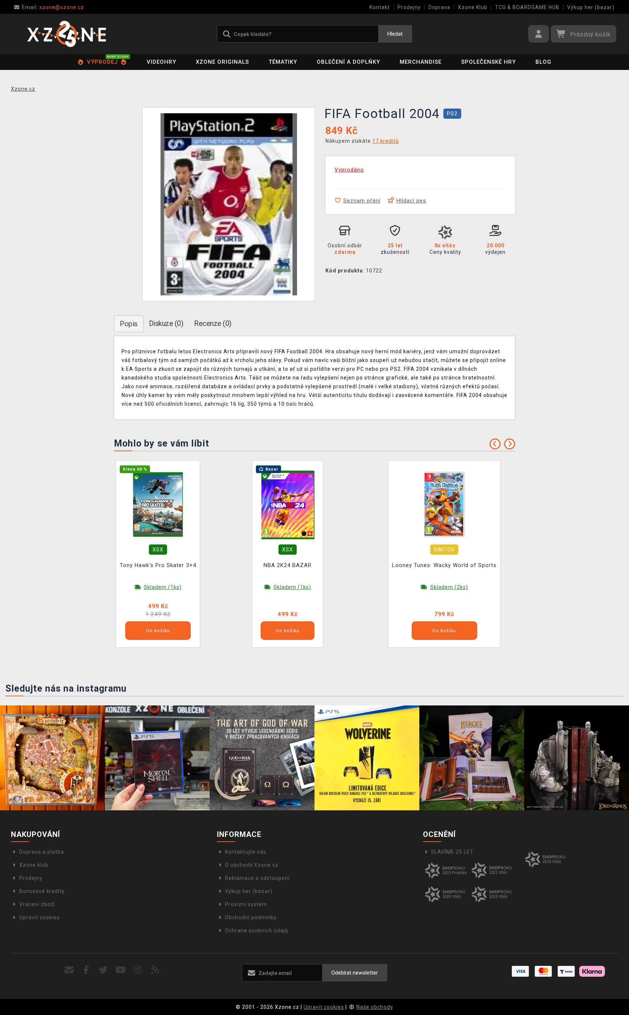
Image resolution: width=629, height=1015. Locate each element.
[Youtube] (120, 970)
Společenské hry (488, 62)
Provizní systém (246, 904)
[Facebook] (86, 970)
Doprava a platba (41, 852)
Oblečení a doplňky (348, 62)
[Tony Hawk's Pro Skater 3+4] (158, 504)
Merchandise (421, 62)
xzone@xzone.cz (53, 7)
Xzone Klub (472, 7)
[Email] (69, 970)
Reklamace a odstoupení (257, 878)
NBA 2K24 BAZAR (288, 565)
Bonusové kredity (42, 891)
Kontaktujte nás (245, 852)
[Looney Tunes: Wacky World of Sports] (444, 504)
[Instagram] (137, 970)
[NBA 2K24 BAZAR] (287, 504)
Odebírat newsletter (354, 972)
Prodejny (409, 7)
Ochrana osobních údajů (256, 930)
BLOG (543, 62)
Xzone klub (33, 865)
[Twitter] (103, 970)
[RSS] (155, 970)
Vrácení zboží (37, 904)
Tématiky (283, 62)
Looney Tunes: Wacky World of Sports (444, 565)
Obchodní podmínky (251, 917)
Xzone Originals (222, 62)
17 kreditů (385, 141)
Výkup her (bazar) (590, 7)
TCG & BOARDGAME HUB (527, 7)
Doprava (439, 7)
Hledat (395, 34)
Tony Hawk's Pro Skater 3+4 (158, 565)
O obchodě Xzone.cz (251, 865)
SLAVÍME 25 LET (452, 852)
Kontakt (379, 7)
